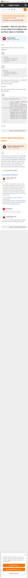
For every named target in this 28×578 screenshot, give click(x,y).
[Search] (25, 5)
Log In (22, 1)
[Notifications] (26, 1)
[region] (14, 565)
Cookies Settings (13, 573)
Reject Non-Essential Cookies (14, 569)
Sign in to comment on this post (17, 130)
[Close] (25, 554)
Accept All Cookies (14, 565)
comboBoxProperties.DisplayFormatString (15, 200)
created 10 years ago (13, 39)
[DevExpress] (5, 1)
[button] (25, 56)
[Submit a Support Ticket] (25, 9)
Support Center (14, 5)
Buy (18, 1)
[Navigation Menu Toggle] (2, 5)
